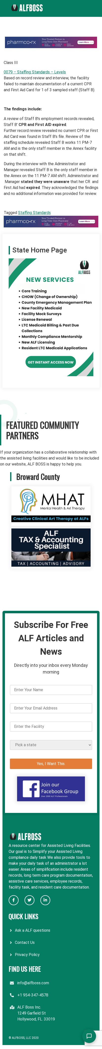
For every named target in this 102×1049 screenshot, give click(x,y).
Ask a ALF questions (32, 930)
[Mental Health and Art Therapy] (51, 523)
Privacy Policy (27, 954)
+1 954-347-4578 (32, 995)
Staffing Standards (34, 212)
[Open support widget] (89, 1036)
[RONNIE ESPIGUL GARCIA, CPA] (51, 565)
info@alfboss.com (33, 983)
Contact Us (25, 942)
